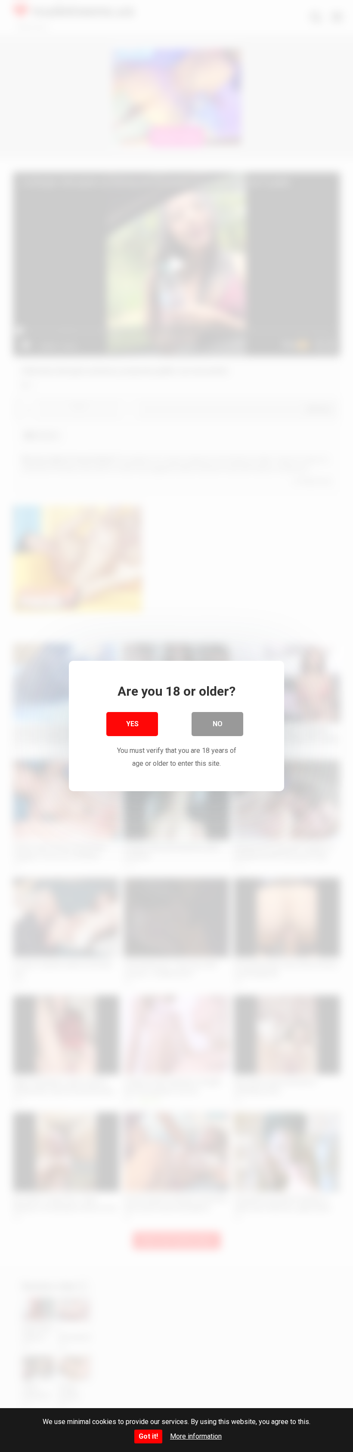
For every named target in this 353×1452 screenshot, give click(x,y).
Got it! (148, 1436)
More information (196, 1436)
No (218, 724)
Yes (132, 724)
